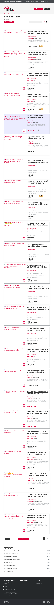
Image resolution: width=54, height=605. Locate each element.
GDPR (5, 585)
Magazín (36, 1)
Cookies (5, 583)
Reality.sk (8, 13)
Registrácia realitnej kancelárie (9, 587)
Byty (21, 13)
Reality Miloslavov (32, 36)
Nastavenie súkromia (8, 590)
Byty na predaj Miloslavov (32, 64)
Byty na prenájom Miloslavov (33, 43)
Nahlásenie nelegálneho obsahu (10, 592)
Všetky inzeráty (15, 13)
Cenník (5, 586)
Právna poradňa (39, 582)
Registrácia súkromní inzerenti (9, 589)
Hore (8, 538)
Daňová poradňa (39, 583)
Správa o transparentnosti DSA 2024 (10, 593)
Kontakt (21, 582)
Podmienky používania (8, 582)
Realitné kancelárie (30, 1)
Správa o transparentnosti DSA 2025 (10, 595)
